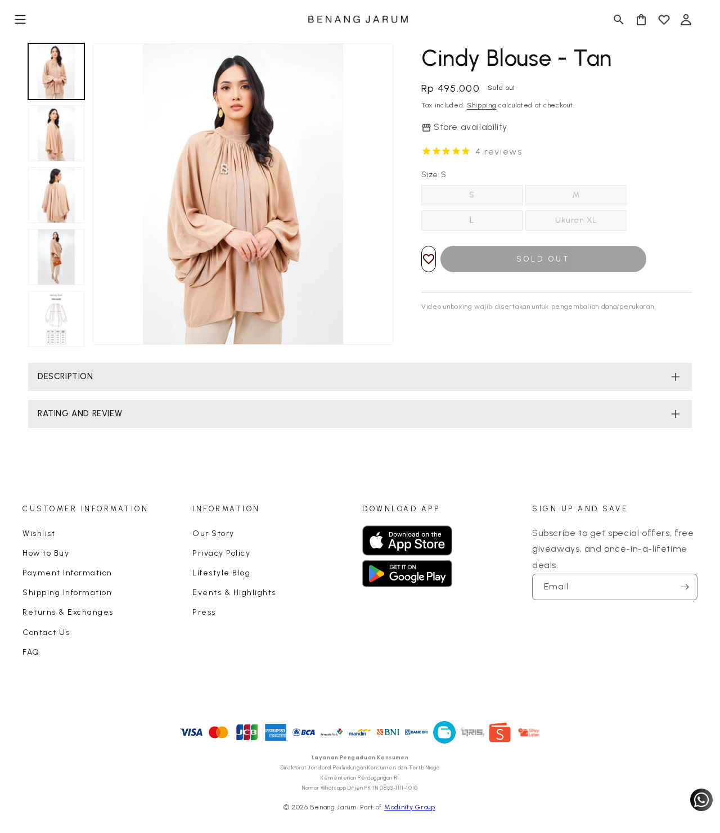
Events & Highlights (234, 592)
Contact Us (46, 632)
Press (204, 612)
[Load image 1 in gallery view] (56, 71)
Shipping (482, 105)
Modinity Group (409, 807)
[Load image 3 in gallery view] (56, 195)
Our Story (213, 533)
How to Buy (45, 553)
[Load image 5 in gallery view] (56, 319)
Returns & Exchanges (68, 612)
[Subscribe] (684, 587)
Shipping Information (67, 592)
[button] (20, 19)
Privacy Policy (221, 553)
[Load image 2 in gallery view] (56, 133)
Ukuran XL (576, 220)
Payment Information (67, 573)
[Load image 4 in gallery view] (56, 257)
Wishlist (38, 533)
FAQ (31, 652)
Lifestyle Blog (221, 573)
